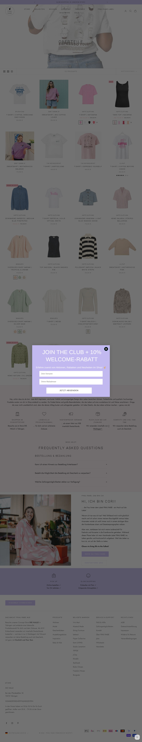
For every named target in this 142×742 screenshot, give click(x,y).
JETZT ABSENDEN (69, 390)
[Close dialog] (106, 349)
